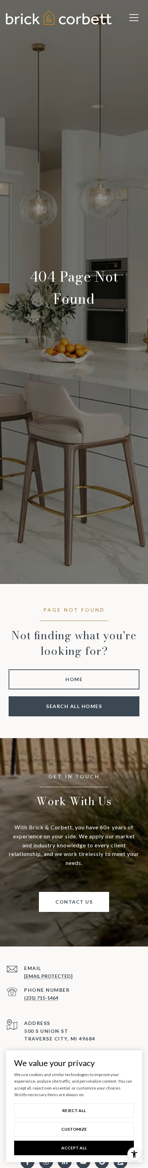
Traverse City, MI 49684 (59, 1039)
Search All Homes (74, 706)
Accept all (74, 1147)
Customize (74, 1129)
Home (74, 679)
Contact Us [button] (74, 902)
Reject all (74, 1110)
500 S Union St (46, 1031)
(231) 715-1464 (41, 998)
